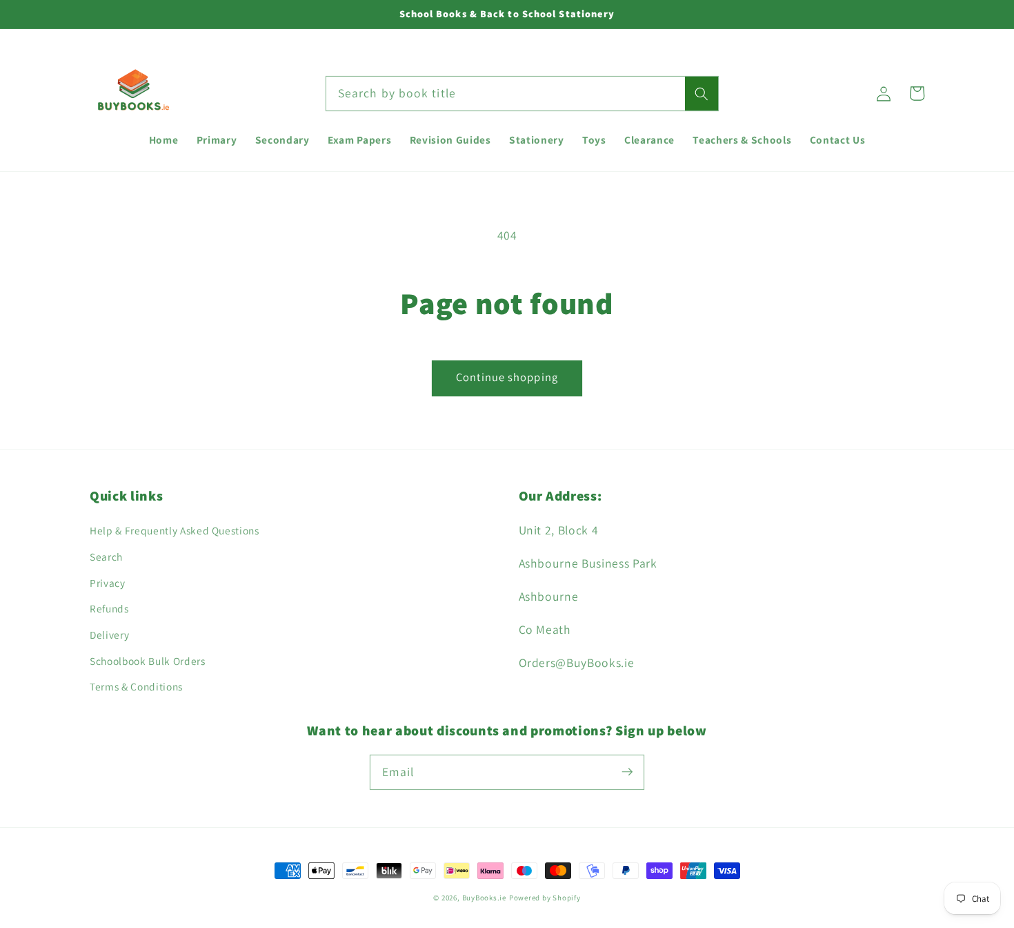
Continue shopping (507, 377)
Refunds (109, 608)
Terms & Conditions (136, 686)
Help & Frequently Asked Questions (174, 530)
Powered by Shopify (545, 897)
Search (106, 556)
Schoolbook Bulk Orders (148, 661)
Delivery (109, 634)
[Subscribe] (627, 772)
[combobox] (522, 94)
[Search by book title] (701, 94)
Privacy (108, 583)
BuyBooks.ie (484, 897)
